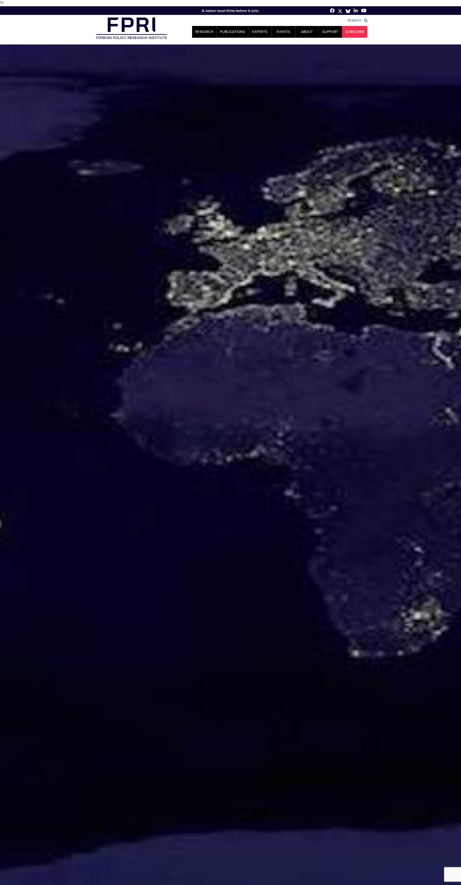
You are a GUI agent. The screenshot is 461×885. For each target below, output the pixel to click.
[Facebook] (332, 10)
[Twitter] (340, 11)
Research (204, 32)
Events (283, 32)
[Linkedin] (356, 10)
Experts (259, 32)
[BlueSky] (348, 11)
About (307, 32)
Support (330, 32)
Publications (232, 32)
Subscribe (354, 32)
